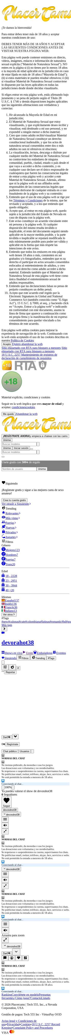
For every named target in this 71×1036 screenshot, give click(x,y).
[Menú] (5, 924)
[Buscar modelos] (38, 444)
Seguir (6, 805)
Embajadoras (44, 653)
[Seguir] (18, 958)
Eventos (61, 653)
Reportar (10, 672)
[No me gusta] (13, 787)
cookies (30, 407)
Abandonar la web (26, 413)
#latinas (45, 621)
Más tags (7, 625)
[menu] (5, 820)
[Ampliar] (5, 940)
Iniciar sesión (21, 448)
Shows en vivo (13, 653)
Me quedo (8, 414)
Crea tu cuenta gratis (14, 500)
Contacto (35, 998)
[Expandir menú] (4, 629)
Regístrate (12, 744)
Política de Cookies (22, 340)
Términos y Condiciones (28, 200)
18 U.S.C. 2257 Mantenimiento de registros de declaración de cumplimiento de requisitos (29, 356)
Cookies (25, 1024)
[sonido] (5, 825)
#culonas (13, 621)
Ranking (7, 994)
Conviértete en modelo (25, 994)
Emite (29, 653)
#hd (64, 621)
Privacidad (13, 1024)
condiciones (19, 407)
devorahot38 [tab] (9, 809)
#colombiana (33, 621)
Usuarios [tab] (24, 751)
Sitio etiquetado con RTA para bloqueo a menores (31, 347)
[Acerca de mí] (11, 958)
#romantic (56, 621)
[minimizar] (5, 831)
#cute (22, 621)
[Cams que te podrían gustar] (25, 958)
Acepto (7, 344)
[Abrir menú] (31, 449)
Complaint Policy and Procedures (33, 1027)
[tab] (32, 751)
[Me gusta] (3, 787)
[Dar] (15, 736)
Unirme (7, 440)
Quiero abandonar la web (27, 344)
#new (5, 621)
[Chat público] (5, 958)
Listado (45, 998)
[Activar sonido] (5, 930)
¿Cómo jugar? (22, 998)
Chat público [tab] (10, 751)
